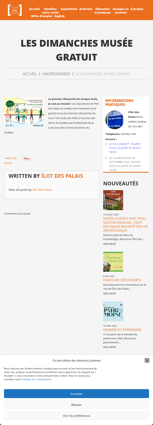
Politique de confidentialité (36, 379)
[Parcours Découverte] (113, 262)
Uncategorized (56, 73)
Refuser (76, 405)
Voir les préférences (76, 416)
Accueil (34, 9)
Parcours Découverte (122, 280)
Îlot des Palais (62, 175)
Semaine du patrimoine (122, 330)
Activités (85, 9)
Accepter (76, 394)
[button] (147, 360)
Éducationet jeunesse (102, 10)
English (59, 16)
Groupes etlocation (120, 10)
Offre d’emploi (41, 16)
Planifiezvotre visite (50, 10)
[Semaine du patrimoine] (113, 311)
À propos (136, 9)
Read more (109, 244)
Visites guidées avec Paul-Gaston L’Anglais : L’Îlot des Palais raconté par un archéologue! (125, 224)
